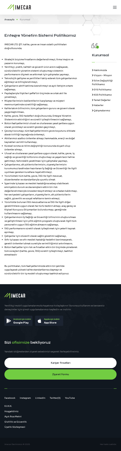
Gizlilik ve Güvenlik (15, 421)
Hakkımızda (100, 70)
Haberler (98, 105)
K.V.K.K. (8, 406)
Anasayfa (9, 19)
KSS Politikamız (102, 94)
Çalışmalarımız (101, 110)
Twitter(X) (55, 398)
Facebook (9, 398)
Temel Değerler (102, 100)
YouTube (70, 398)
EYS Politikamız (102, 89)
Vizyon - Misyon (102, 75)
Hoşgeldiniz (11, 411)
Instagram (25, 398)
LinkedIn (40, 398)
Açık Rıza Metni (13, 416)
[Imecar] (19, 7)
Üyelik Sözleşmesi (14, 427)
